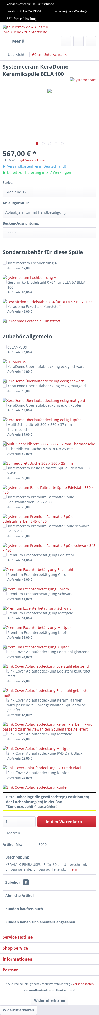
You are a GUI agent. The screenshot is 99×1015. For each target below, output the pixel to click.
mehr (72, 869)
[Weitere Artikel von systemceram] (83, 81)
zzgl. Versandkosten (32, 160)
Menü (18, 41)
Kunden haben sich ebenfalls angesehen (40, 922)
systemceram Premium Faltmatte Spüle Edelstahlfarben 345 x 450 (40, 502)
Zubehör (16, 882)
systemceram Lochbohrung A (32, 265)
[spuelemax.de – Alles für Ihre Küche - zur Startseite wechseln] (26, 29)
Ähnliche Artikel (19, 895)
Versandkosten (83, 984)
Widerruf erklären (49, 1000)
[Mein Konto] (78, 41)
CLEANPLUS (19, 349)
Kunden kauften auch (24, 908)
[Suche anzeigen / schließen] (66, 41)
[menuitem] (13, 41)
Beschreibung (17, 857)
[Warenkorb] (91, 41)
